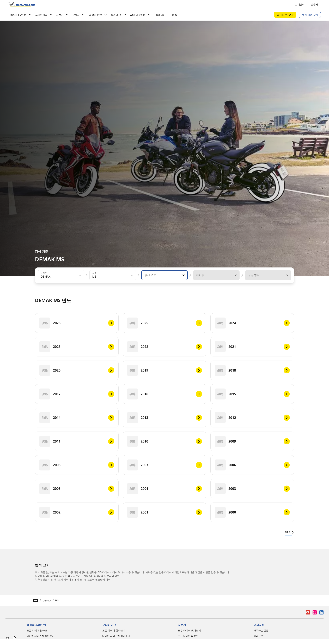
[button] (79, 275)
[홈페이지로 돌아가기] (22, 4)
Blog (174, 14)
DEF (287, 532)
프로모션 (160, 14)
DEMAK (47, 600)
